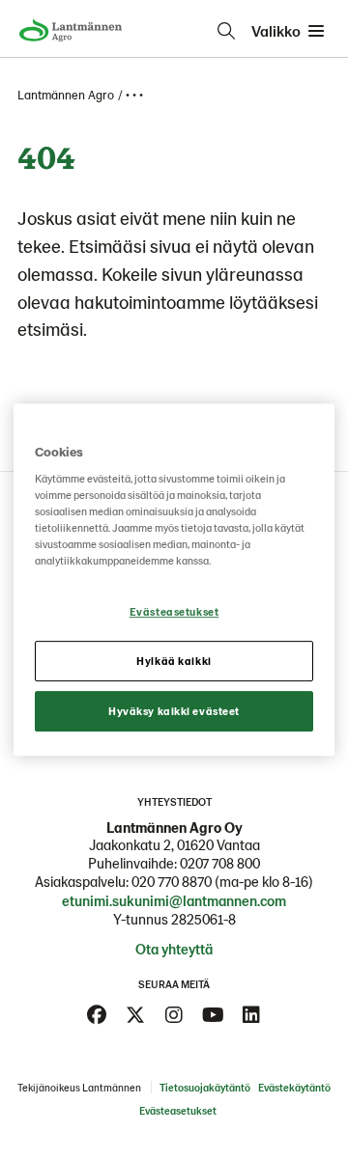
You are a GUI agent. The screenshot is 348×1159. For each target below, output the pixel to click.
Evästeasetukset (174, 612)
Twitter (135, 1015)
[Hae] (226, 31)
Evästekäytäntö (294, 1087)
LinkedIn (251, 1015)
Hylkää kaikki (173, 661)
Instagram (174, 1015)
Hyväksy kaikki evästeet (174, 710)
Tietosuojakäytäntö (205, 1087)
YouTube (212, 1015)
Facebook (96, 1015)
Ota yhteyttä (174, 948)
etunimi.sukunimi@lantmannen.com (174, 900)
